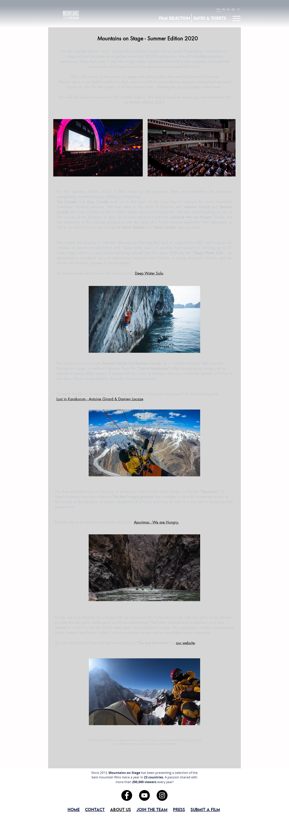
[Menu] (236, 18)
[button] (98, 147)
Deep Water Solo (149, 273)
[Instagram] (162, 795)
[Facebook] (126, 795)
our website (185, 642)
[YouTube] (144, 795)
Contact (95, 809)
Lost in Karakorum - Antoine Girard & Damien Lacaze (99, 399)
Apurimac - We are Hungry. (156, 522)
